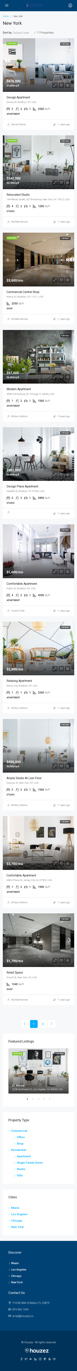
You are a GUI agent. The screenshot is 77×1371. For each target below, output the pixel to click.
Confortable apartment (21, 875)
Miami (15, 1208)
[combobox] (24, 33)
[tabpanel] (38, 1071)
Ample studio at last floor (24, 778)
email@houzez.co (22, 1316)
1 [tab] (29, 1100)
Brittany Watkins (19, 416)
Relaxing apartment (19, 681)
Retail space (15, 972)
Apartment (24, 1156)
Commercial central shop (23, 292)
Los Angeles (19, 1214)
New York (17, 1227)
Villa (20, 1175)
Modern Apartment (19, 389)
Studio (21, 1169)
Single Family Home (30, 1162)
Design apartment (18, 97)
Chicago (16, 1220)
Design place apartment (22, 486)
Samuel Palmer (18, 124)
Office (21, 1137)
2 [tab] (35, 1100)
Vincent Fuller (17, 610)
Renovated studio (18, 194)
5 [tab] (51, 1100)
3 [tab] (40, 1100)
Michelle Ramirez (19, 221)
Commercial (19, 1131)
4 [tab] (46, 1100)
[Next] (52, 1024)
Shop (20, 1143)
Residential (18, 1150)
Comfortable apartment (22, 583)
